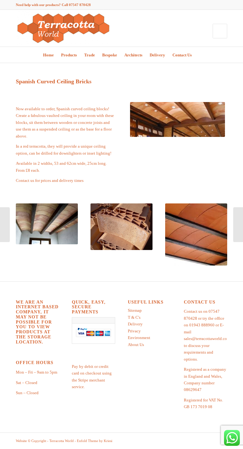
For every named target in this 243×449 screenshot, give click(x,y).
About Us (136, 344)
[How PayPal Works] (93, 337)
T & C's (134, 317)
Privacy (134, 331)
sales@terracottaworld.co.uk (208, 338)
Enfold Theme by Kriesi (94, 441)
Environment (139, 337)
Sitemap (135, 310)
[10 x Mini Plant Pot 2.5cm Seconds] (5, 224)
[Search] (199, 55)
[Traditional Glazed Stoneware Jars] (238, 224)
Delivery (135, 324)
